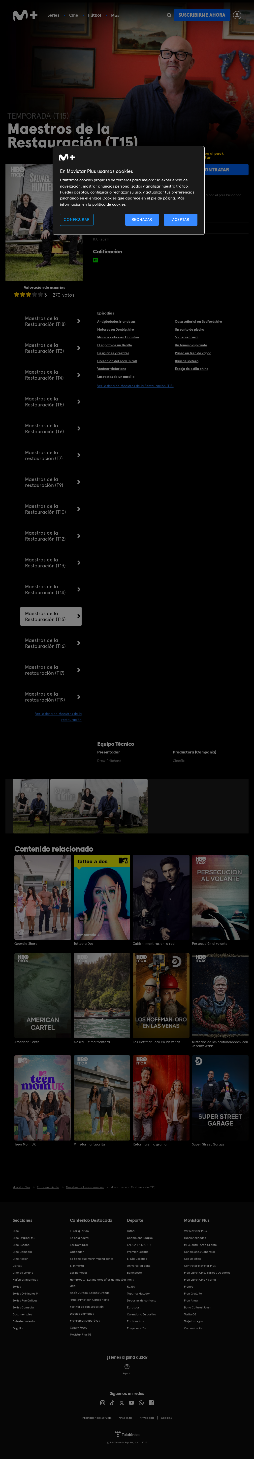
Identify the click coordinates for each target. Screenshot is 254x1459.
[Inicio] (25, 15)
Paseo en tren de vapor (193, 353)
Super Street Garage (208, 1144)
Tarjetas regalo (194, 1321)
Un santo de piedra (189, 329)
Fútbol (94, 15)
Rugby (131, 1286)
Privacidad (147, 1418)
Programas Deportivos (85, 1320)
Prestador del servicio (97, 1418)
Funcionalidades (195, 1238)
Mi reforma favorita (89, 1144)
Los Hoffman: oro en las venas (156, 1042)
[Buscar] (169, 15)
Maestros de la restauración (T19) (45, 697)
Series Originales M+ (26, 1293)
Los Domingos (79, 1245)
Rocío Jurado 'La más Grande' (90, 1293)
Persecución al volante (209, 944)
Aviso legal (125, 1418)
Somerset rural (186, 337)
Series (53, 15)
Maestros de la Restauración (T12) (45, 536)
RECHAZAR (142, 219)
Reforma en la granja (149, 1144)
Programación (136, 1328)
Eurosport (133, 1307)
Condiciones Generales (199, 1252)
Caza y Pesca (78, 1327)
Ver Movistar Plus (195, 1231)
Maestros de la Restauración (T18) (45, 321)
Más (115, 15)
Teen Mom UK (25, 1144)
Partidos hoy (135, 1321)
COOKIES (166, 1418)
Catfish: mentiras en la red (154, 944)
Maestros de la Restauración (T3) (44, 348)
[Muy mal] (16, 294)
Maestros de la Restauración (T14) (45, 589)
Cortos (17, 1265)
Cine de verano (23, 1272)
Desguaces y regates (113, 353)
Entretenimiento (24, 1321)
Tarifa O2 (190, 1314)
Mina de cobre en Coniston (118, 337)
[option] (31, 806)
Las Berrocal (78, 1272)
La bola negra (79, 1238)
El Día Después (137, 1259)
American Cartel (27, 1042)
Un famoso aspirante (191, 345)
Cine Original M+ (24, 1238)
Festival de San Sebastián (87, 1306)
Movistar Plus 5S (80, 1334)
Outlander (77, 1252)
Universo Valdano (139, 1265)
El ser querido (79, 1231)
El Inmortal (77, 1265)
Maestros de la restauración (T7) (44, 455)
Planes (188, 1286)
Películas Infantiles (25, 1279)
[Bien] (34, 294)
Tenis (130, 1279)
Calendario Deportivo (141, 1314)
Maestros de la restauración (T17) (44, 670)
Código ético (192, 1259)
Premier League (138, 1252)
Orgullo (18, 1328)
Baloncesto (134, 1272)
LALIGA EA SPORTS (139, 1245)
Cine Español (21, 1245)
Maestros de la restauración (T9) (44, 482)
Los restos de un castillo (115, 377)
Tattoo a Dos (83, 944)
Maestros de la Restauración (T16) (45, 643)
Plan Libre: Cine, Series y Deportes (207, 1272)
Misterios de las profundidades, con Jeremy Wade (220, 1044)
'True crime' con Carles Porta (89, 1299)
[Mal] (22, 294)
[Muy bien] (40, 294)
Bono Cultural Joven (197, 1307)
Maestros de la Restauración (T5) (44, 402)
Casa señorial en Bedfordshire (198, 321)
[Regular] (28, 294)
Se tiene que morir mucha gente (91, 1259)
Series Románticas (25, 1300)
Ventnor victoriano (111, 369)
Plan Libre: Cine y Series (200, 1279)
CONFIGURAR (77, 219)
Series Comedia (23, 1307)
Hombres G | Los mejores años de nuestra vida (98, 1283)
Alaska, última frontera (92, 1042)
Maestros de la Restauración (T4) (44, 375)
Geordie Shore (25, 944)
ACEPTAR (181, 219)
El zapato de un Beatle (114, 345)
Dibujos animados (82, 1313)
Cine (73, 15)
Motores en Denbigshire (115, 329)
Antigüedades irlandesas (116, 321)
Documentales (22, 1314)
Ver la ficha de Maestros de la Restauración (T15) (135, 386)
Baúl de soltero (186, 361)
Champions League (140, 1238)
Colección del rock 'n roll (117, 361)
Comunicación (193, 1328)
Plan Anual (191, 1300)
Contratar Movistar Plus (200, 1265)
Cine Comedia (22, 1252)
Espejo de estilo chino (191, 369)
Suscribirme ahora (202, 15)
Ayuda (127, 1373)
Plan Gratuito (193, 1293)
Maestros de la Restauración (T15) (45, 616)
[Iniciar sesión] (237, 15)
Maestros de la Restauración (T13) (45, 563)
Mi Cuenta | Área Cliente (200, 1245)
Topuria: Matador (138, 1293)
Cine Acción (21, 1259)
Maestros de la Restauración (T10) (45, 509)
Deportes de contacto (141, 1300)
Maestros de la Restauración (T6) (44, 428)
